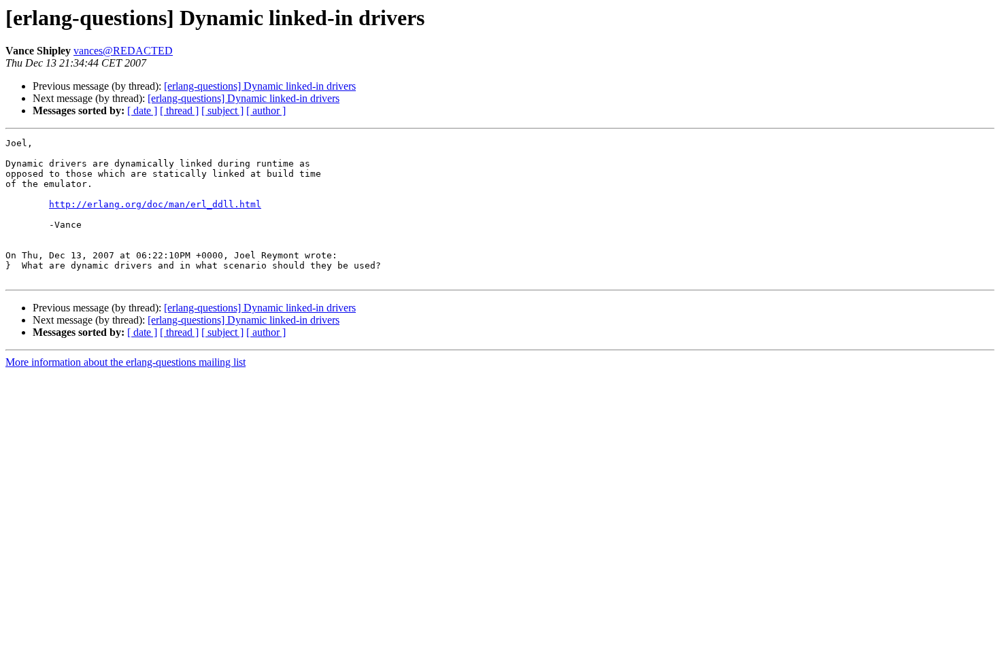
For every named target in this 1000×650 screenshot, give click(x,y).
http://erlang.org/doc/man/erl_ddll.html (155, 204)
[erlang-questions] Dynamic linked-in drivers (260, 86)
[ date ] (142, 110)
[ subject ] (222, 110)
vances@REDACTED (123, 50)
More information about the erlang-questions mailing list (125, 362)
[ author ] (266, 110)
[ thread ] (179, 110)
